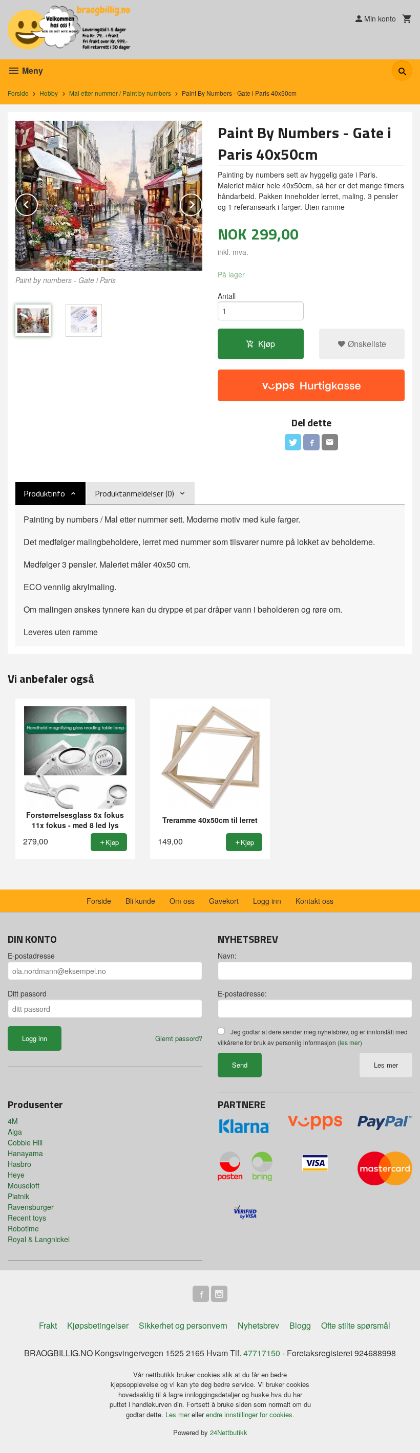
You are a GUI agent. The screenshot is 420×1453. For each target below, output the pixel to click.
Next (201, 203)
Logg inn (267, 901)
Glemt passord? (178, 1038)
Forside (18, 93)
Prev (37, 203)
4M (13, 1121)
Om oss (182, 901)
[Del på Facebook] (311, 442)
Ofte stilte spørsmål (355, 1325)
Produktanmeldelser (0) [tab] (134, 493)
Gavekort (224, 901)
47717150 (261, 1353)
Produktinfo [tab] (44, 493)
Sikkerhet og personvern (183, 1325)
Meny (31, 70)
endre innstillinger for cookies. (250, 1414)
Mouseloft (23, 1185)
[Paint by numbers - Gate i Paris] (108, 195)
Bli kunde (140, 901)
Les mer (386, 1065)
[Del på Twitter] (293, 442)
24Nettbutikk (228, 1432)
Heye (16, 1174)
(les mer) (350, 1042)
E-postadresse (31, 955)
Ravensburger (31, 1207)
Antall (227, 296)
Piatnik (18, 1196)
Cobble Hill (25, 1142)
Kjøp (266, 344)
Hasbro (19, 1164)
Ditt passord (27, 993)
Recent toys (27, 1217)
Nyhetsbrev (258, 1325)
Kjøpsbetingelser (98, 1325)
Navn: (227, 955)
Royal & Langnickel (39, 1239)
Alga (15, 1131)
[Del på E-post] (330, 442)
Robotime (23, 1228)
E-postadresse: (242, 993)
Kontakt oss (314, 901)
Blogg (300, 1325)
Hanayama (25, 1153)
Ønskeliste (366, 344)
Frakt (48, 1325)
